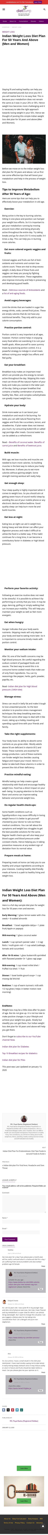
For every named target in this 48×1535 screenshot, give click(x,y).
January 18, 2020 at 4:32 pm (15, 1357)
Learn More (24, 1468)
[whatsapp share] (21, 1409)
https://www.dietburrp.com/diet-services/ (23, 1338)
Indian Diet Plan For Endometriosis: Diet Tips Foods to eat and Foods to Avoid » (24, 1151)
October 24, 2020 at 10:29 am (22, 1334)
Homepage (6, 27)
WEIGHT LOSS (16, 27)
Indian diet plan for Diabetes (16, 1046)
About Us (13, 21)
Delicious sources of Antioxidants (24, 290)
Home (5, 21)
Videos (41, 21)
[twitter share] (8, 1409)
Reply (43, 1266)
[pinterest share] (12, 1409)
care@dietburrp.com (12, 2)
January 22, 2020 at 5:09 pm (21, 1382)
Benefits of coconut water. (21, 442)
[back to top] (43, 1526)
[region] (23, 566)
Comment (5, 1193)
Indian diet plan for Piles (13, 1060)
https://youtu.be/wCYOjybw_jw (19, 1388)
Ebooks (33, 21)
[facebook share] (3, 1409)
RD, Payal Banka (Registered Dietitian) (24, 1124)
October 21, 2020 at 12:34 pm (16, 1304)
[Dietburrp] (24, 9)
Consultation (23, 21)
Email (4, 1228)
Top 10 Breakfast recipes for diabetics (19, 1053)
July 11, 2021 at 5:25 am (14, 1253)
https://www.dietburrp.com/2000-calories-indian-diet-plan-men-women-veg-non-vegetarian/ (24, 1284)
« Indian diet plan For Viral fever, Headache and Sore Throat (23, 1165)
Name (4, 1218)
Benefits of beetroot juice (29, 445)
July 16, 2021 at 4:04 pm (20, 1276)
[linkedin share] (17, 1409)
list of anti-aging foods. (15, 293)
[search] (44, 9)
